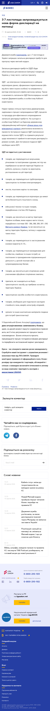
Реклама (5, 660)
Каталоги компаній (8, 677)
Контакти (5, 700)
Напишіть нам (7, 694)
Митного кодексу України (16, 227)
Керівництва (6, 673)
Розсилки (5, 697)
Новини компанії (8, 670)
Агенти (4, 646)
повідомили (35, 322)
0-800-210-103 (32, 574)
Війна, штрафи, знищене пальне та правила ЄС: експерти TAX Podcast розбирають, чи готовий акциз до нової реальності (24, 550)
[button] (3, 2)
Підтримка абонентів (9, 690)
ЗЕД (3, 15)
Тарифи (22, 602)
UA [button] (32, 3)
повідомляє (21, 55)
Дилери (4, 649)
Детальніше (37, 621)
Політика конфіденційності (11, 653)
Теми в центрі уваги (9, 680)
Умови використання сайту (11, 656)
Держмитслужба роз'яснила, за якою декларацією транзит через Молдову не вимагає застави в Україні (33, 516)
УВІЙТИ (39, 409)
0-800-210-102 (32, 582)
